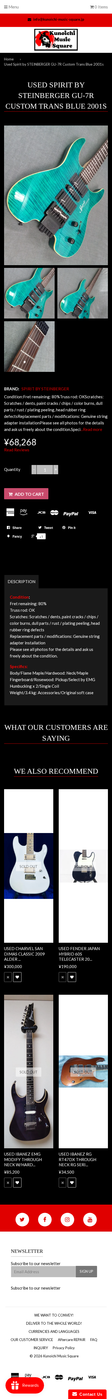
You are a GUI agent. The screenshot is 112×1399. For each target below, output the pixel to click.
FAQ (93, 1339)
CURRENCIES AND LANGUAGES (54, 1331)
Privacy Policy (64, 1348)
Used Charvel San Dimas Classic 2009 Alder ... (24, 954)
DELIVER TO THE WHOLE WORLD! (54, 1323)
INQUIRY (40, 1348)
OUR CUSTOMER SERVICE (32, 1339)
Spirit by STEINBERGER (45, 388)
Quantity (12, 469)
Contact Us (89, 1394)
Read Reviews (16, 449)
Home (9, 59)
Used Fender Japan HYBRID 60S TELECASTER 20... (79, 954)
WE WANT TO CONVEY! (54, 1315)
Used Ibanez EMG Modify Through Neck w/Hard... (23, 1159)
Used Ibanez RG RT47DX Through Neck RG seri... (77, 1159)
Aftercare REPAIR (71, 1339)
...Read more (91, 429)
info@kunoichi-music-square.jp (58, 19)
